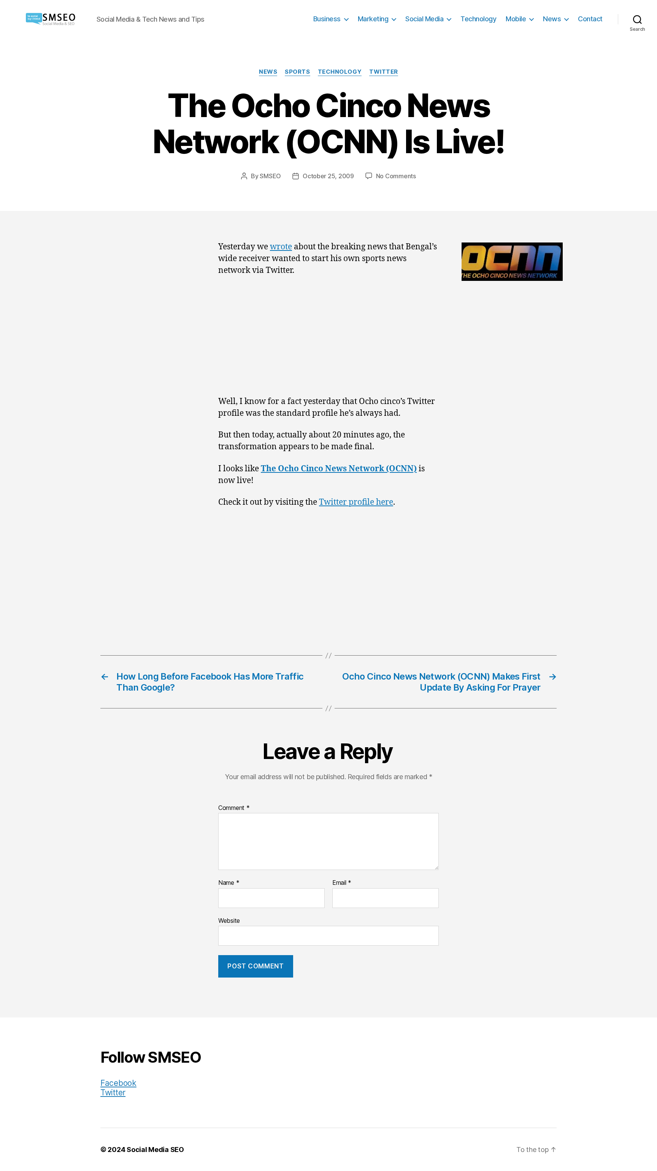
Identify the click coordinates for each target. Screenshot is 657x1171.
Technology (478, 19)
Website (229, 920)
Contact (590, 19)
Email (341, 882)
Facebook (118, 1083)
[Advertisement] (328, 340)
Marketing (373, 19)
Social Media (424, 19)
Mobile (516, 19)
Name (228, 882)
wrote (281, 247)
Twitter (383, 71)
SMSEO (270, 176)
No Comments (396, 176)
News (552, 19)
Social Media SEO (155, 1150)
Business (327, 19)
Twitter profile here (356, 502)
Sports (297, 71)
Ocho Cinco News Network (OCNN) (347, 469)
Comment (234, 808)
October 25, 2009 (328, 176)
